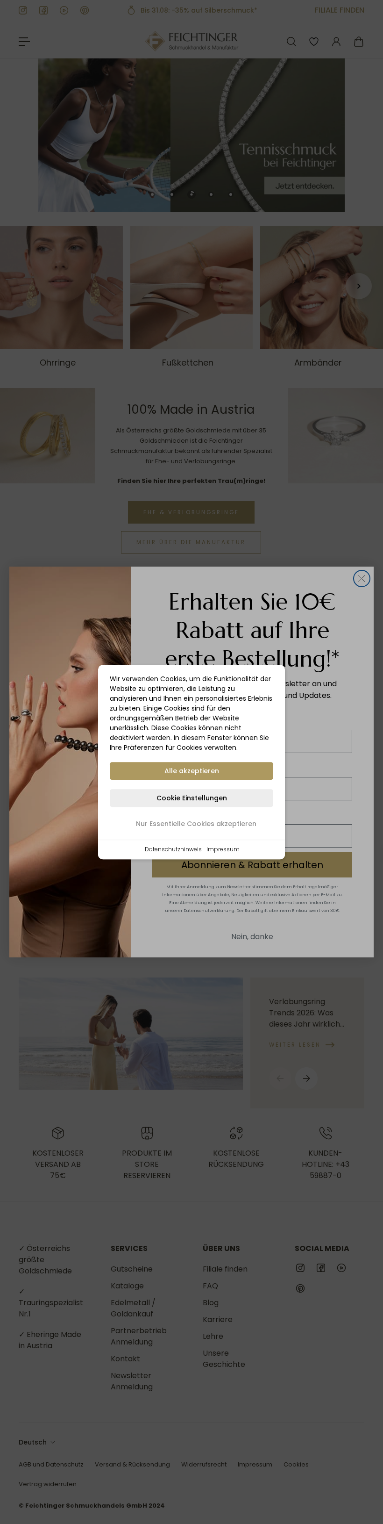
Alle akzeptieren (191, 771)
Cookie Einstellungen (191, 798)
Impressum (223, 849)
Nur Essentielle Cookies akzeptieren (196, 823)
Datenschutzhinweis (173, 849)
